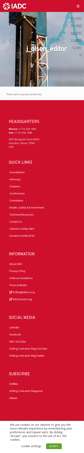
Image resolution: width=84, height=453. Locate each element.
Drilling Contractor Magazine (26, 391)
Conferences (17, 193)
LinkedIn (14, 327)
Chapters (14, 186)
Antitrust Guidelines (21, 278)
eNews (13, 398)
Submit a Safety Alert (21, 228)
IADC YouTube (17, 341)
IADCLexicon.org (22, 299)
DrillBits (13, 384)
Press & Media (18, 285)
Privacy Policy (17, 271)
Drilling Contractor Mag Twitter (27, 355)
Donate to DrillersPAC (22, 235)
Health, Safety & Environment (26, 207)
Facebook (15, 334)
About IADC (15, 264)
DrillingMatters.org (23, 292)
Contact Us (15, 221)
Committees (16, 200)
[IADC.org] (15, 6)
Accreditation (17, 172)
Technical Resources (21, 214)
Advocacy (15, 179)
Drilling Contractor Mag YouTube (28, 348)
